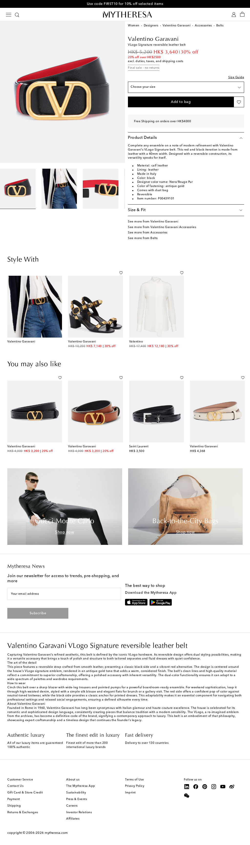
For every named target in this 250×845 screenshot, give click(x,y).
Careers (72, 805)
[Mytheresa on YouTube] (223, 786)
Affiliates (72, 818)
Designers (151, 25)
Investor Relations (79, 812)
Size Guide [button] (236, 77)
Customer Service (20, 779)
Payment (13, 799)
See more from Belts (143, 238)
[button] (181, 102)
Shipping (14, 805)
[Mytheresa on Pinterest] (205, 786)
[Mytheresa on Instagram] (214, 786)
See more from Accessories (147, 232)
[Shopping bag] (242, 14)
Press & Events (76, 799)
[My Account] (233, 14)
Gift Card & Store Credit (25, 792)
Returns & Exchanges (22, 812)
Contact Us (15, 786)
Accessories (203, 25)
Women (133, 25)
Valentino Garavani (176, 25)
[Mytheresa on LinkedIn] (187, 786)
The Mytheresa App (80, 786)
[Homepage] (125, 14)
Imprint (130, 792)
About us (72, 779)
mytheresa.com (56, 832)
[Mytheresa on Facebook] (196, 786)
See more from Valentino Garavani (153, 221)
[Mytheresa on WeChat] (187, 796)
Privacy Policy (134, 786)
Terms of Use (134, 779)
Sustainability (76, 792)
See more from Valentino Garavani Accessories (162, 227)
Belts (220, 25)
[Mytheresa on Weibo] (232, 786)
